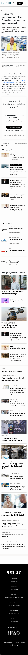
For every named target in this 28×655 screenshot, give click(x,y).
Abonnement (14, 581)
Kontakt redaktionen (14, 613)
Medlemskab (14, 584)
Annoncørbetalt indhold (14, 605)
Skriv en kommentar (20, 143)
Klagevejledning (14, 602)
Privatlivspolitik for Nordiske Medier (14, 597)
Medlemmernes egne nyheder (11, 371)
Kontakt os (14, 616)
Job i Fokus (5, 224)
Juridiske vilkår (14, 600)
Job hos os (14, 618)
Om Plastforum (14, 621)
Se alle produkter (14, 589)
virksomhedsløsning (18, 135)
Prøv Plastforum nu (14, 127)
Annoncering (14, 586)
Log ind (20, 130)
